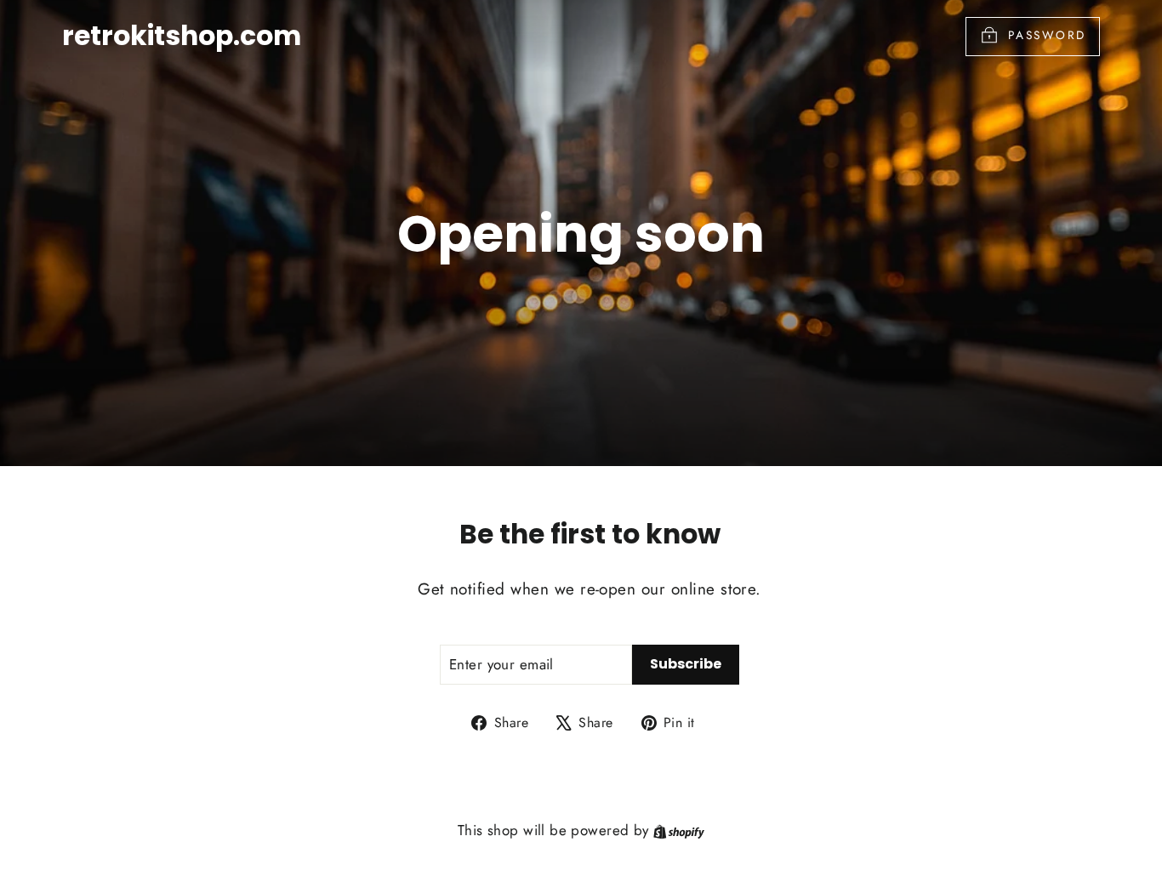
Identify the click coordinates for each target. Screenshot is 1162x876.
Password (1047, 34)
